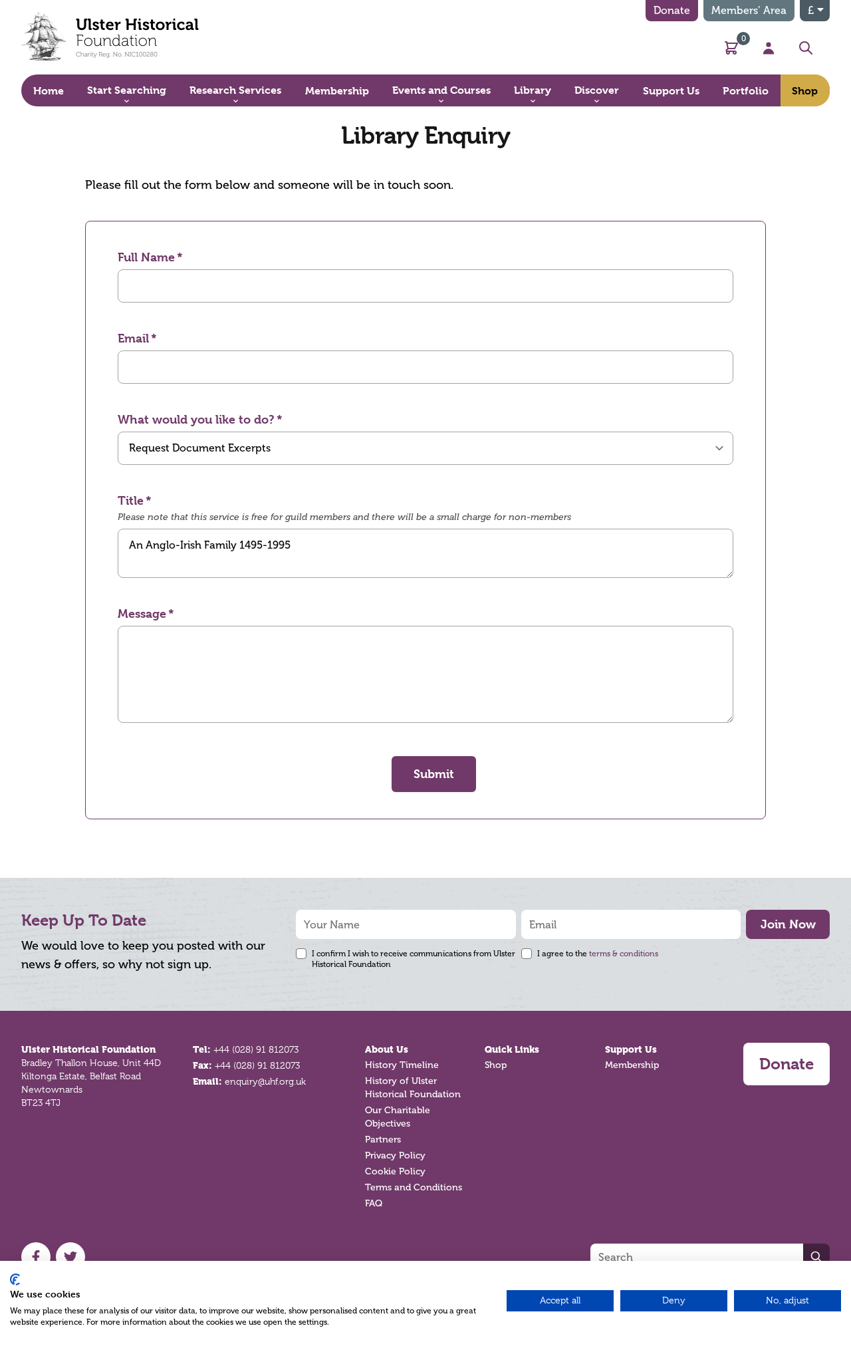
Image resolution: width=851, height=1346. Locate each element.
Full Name (146, 257)
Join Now (788, 924)
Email (133, 338)
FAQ (373, 1203)
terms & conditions (623, 953)
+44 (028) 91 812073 (256, 1049)
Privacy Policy (395, 1155)
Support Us (631, 1049)
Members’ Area (749, 10)
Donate (672, 10)
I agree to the (597, 953)
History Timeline (402, 1065)
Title (131, 500)
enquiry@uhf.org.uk (265, 1081)
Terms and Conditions (413, 1187)
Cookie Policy (395, 1171)
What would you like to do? (196, 419)
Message (142, 613)
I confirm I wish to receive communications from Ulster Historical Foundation (413, 959)
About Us (386, 1049)
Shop (496, 1065)
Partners (383, 1139)
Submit (434, 774)
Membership (632, 1065)
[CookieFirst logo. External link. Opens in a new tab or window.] (15, 1279)
